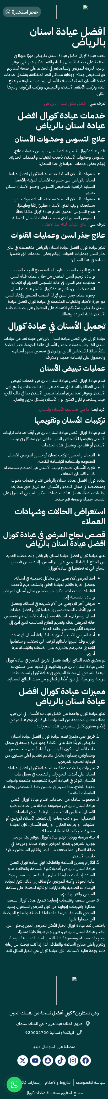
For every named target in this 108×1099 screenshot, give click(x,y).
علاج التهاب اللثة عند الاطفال (64, 224)
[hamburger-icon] (99, 12)
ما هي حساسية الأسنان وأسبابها (64, 409)
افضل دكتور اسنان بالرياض (65, 103)
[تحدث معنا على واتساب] (14, 1084)
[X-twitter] (22, 1060)
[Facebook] (85, 1060)
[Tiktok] (60, 1060)
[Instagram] (73, 1060)
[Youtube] (35, 1060)
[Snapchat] (47, 1060)
